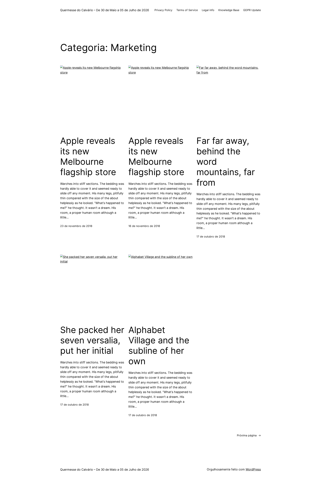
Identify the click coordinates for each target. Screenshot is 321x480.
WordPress (253, 469)
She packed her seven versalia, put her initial (92, 340)
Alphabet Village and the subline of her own (158, 345)
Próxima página (249, 435)
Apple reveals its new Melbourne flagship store (88, 156)
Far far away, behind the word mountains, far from (225, 162)
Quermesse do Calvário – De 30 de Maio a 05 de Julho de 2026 (104, 10)
